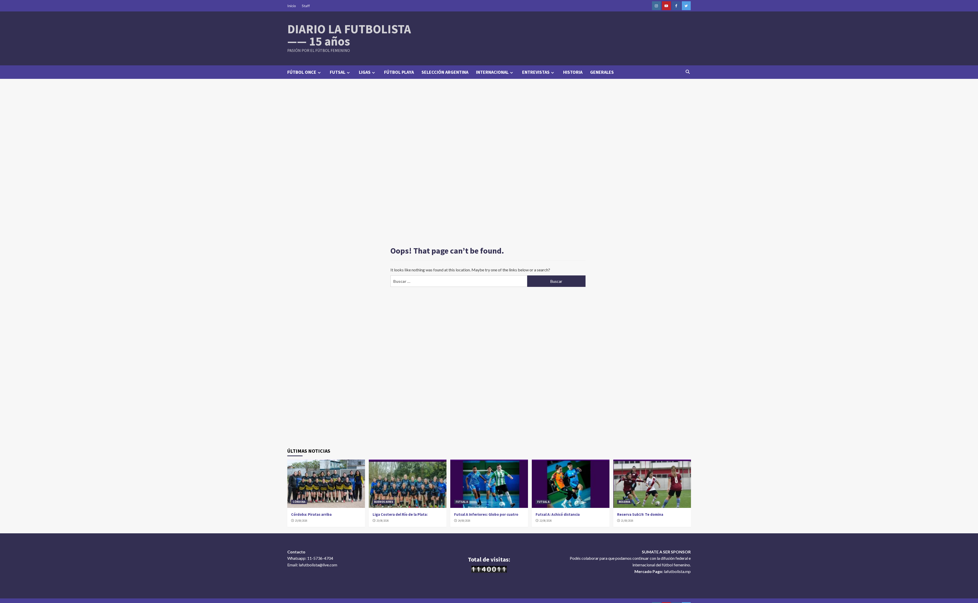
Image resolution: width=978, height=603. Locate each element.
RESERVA (624, 502)
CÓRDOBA (299, 502)
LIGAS (365, 72)
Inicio (291, 6)
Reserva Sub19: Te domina (640, 514)
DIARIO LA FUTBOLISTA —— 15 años (349, 35)
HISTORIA (572, 72)
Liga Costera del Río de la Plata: (400, 514)
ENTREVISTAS (536, 72)
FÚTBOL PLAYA (399, 72)
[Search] (688, 72)
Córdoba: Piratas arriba (311, 514)
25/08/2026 (301, 520)
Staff (306, 6)
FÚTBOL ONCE (301, 72)
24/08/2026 (464, 520)
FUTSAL (337, 72)
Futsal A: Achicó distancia (558, 514)
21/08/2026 (627, 520)
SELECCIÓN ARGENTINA (445, 72)
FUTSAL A (462, 502)
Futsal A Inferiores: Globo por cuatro (486, 514)
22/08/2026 (545, 520)
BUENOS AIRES (383, 502)
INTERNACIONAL (492, 72)
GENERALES (602, 72)
